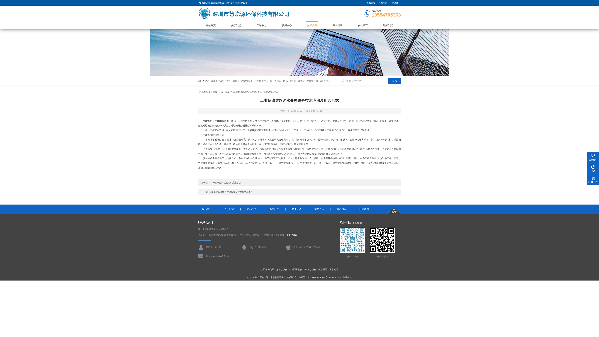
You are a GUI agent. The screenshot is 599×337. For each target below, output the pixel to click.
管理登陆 (347, 277)
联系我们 (395, 3)
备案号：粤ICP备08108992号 (313, 277)
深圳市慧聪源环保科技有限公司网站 (228, 3)
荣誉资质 (338, 25)
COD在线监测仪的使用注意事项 (225, 182)
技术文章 (312, 25)
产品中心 (261, 25)
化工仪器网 (291, 235)
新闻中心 (287, 25)
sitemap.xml (335, 277)
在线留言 (383, 3)
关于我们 (236, 25)
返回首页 (371, 3)
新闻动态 (274, 209)
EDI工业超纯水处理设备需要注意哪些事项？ (231, 192)
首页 (215, 91)
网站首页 (211, 25)
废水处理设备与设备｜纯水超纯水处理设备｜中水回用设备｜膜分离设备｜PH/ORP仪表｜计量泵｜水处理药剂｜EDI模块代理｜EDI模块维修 (279, 81)
